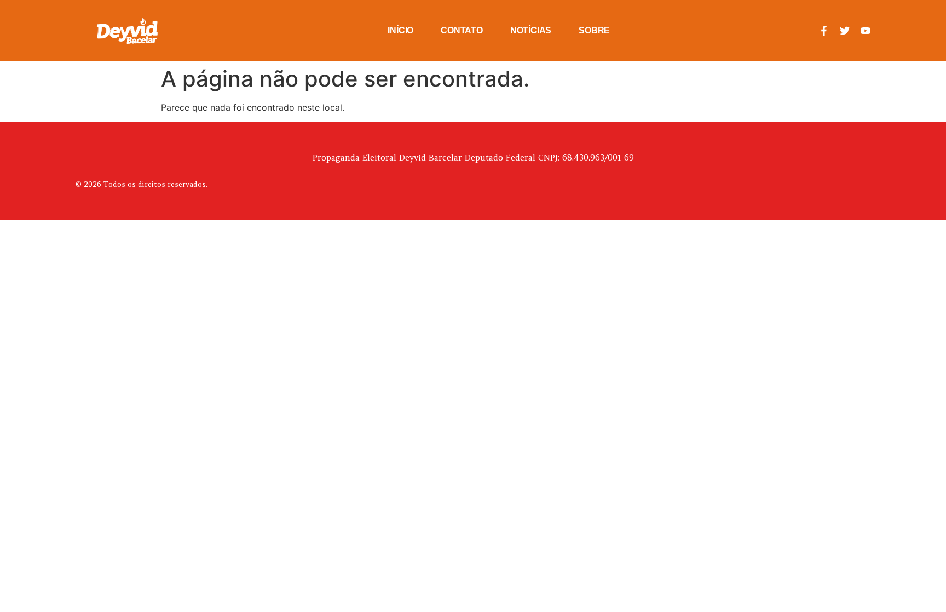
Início (400, 30)
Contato (462, 30)
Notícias (530, 30)
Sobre (594, 30)
